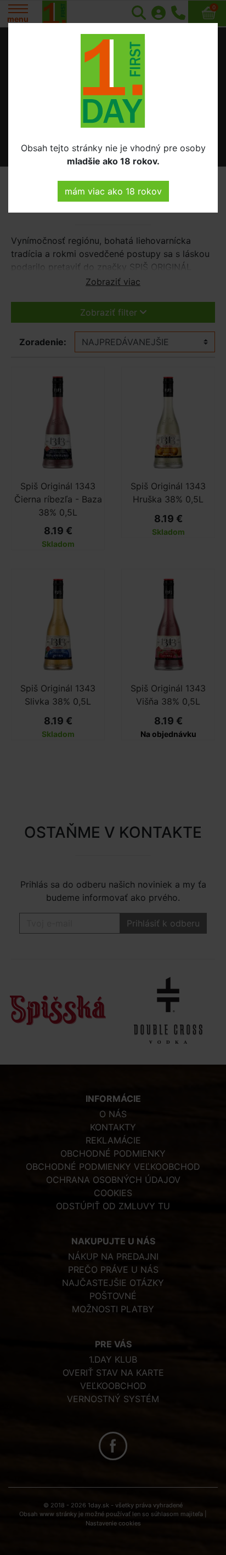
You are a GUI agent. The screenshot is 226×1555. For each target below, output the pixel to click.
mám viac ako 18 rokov (113, 191)
